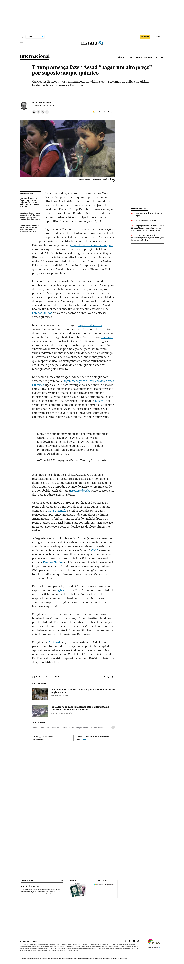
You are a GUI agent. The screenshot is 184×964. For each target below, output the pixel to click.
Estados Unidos (42, 313)
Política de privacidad (66, 958)
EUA (162, 57)
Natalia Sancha (56, 696)
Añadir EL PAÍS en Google (104, 112)
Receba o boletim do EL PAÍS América (50, 677)
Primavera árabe (97, 728)
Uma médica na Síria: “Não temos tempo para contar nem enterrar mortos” (29, 229)
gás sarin (63, 590)
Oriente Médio (148, 57)
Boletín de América (30, 886)
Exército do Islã (80, 490)
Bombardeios (56, 728)
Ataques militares (82, 728)
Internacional (35, 56)
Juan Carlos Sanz (41, 103)
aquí (84, 739)
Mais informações (38, 739)
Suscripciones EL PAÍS (85, 958)
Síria (47, 728)
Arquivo (73, 880)
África (132, 57)
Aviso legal (43, 958)
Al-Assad (54, 642)
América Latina (122, 57)
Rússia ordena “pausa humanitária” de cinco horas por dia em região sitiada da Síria (30, 216)
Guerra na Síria (68, 728)
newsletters (27, 880)
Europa (139, 57)
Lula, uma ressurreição (146, 220)
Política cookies (53, 958)
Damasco (107, 337)
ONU (94, 550)
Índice (115, 958)
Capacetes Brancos (90, 325)
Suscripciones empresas (101, 958)
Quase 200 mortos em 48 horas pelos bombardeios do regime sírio (83, 691)
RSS (110, 958)
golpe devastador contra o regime (91, 245)
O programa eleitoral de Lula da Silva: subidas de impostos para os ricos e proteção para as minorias (147, 227)
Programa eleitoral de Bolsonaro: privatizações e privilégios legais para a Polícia (147, 237)
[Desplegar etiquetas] (113, 727)
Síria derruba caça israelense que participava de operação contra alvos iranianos (80, 708)
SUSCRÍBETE (145, 37)
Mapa (75, 958)
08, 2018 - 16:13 (48, 105)
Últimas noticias (138, 209)
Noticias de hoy (122, 958)
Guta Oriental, (57, 510)
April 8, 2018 (98, 460)
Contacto (23, 958)
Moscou (100, 401)
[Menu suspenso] (22, 43)
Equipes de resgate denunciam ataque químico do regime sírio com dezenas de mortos (29, 202)
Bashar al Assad (38, 728)
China (157, 57)
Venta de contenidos (32, 958)
